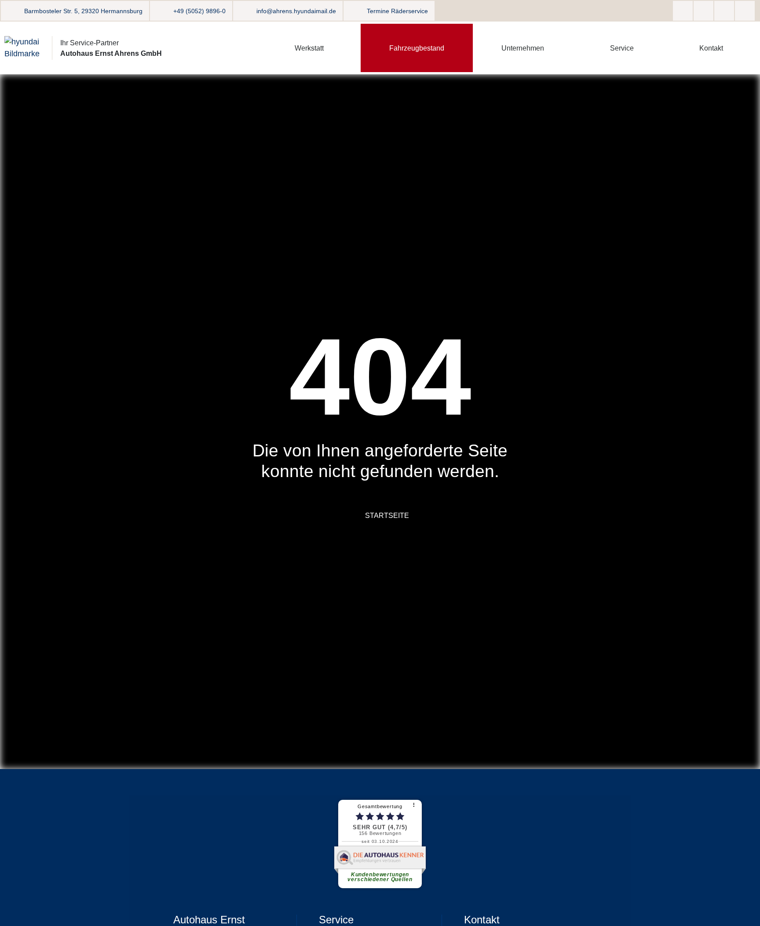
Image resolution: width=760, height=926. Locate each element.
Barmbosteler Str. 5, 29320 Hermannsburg (83, 11)
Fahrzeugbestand (416, 48)
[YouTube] (745, 11)
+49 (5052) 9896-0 (199, 11)
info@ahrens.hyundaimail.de (296, 11)
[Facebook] (683, 11)
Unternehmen (522, 48)
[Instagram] (703, 11)
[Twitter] (724, 11)
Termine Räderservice (397, 11)
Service (622, 48)
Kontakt (711, 48)
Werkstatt (309, 48)
